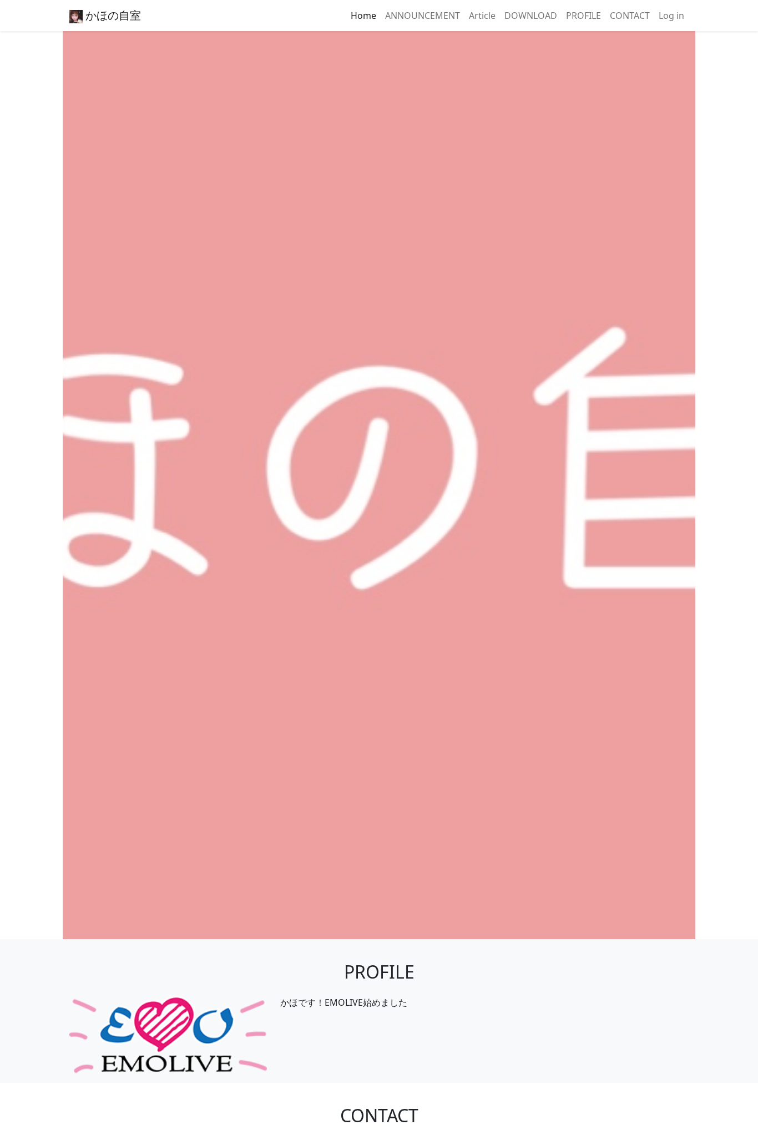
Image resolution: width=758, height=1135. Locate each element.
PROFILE (583, 15)
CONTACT (630, 15)
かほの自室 (112, 15)
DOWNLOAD (530, 15)
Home (363, 15)
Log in (671, 15)
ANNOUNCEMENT (422, 15)
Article (482, 15)
